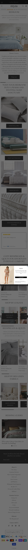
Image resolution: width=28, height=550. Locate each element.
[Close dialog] (27, 266)
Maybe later (21, 279)
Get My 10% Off (21, 277)
